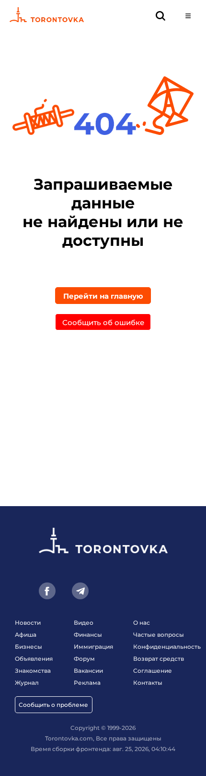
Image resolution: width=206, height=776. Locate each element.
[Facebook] (47, 590)
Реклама (87, 682)
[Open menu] (188, 15)
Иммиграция (93, 646)
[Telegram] (80, 590)
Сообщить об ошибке (103, 322)
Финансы (88, 634)
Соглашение (152, 670)
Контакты (147, 682)
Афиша (25, 634)
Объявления (34, 658)
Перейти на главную (103, 296)
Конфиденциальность (167, 646)
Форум (84, 658)
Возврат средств (158, 658)
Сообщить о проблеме (53, 704)
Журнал (27, 682)
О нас (141, 622)
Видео (83, 622)
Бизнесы (28, 646)
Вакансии (88, 670)
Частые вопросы (158, 634)
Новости (28, 622)
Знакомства (33, 670)
